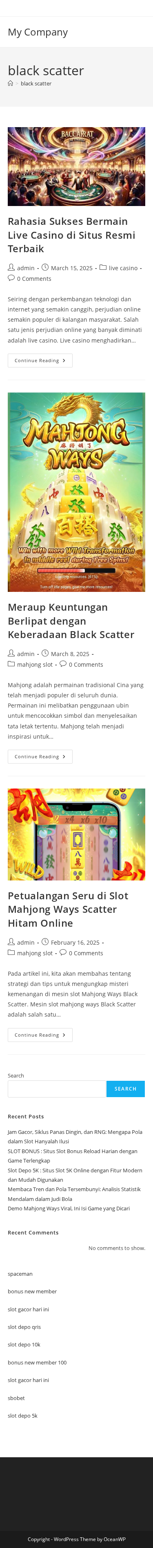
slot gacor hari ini (28, 1309)
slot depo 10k (24, 1344)
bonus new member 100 (37, 1362)
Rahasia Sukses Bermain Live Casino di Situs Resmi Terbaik (72, 234)
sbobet (16, 1398)
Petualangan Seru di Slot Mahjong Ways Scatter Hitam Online (68, 909)
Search (16, 1075)
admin (26, 268)
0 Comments (34, 278)
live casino (123, 268)
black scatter (36, 83)
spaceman (20, 1273)
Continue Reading (44, 361)
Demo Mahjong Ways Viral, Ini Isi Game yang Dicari (69, 1208)
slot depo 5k (23, 1415)
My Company (38, 31)
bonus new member (32, 1291)
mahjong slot (35, 664)
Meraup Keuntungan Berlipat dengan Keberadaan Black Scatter (71, 620)
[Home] (10, 83)
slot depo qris (24, 1327)
